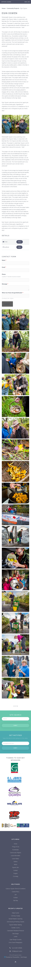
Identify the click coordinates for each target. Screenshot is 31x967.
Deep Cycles (15, 913)
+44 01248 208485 (17, 948)
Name (3, 260)
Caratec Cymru (15, 927)
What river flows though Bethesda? (12, 292)
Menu (26, 1)
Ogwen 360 (15, 867)
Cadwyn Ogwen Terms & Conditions (15, 888)
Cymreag (15, 876)
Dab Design (15, 933)
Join (15, 894)
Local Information (15, 855)
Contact (15, 870)
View (19, 247)
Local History (15, 858)
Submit (7, 304)
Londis (15, 936)
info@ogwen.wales (17, 951)
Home (4, 8)
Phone (4, 274)
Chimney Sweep (15, 916)
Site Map (15, 900)
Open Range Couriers (15, 939)
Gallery (16, 861)
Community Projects (13, 8)
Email (19, 241)
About (15, 864)
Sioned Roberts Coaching (15, 918)
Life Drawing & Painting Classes (15, 921)
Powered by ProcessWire (12, 957)
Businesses (15, 849)
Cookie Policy (15, 891)
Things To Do (15, 846)
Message (4, 284)
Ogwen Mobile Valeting (15, 924)
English (16, 873)
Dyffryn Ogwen (6, 1)
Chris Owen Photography (15, 942)
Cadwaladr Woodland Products (15, 930)
